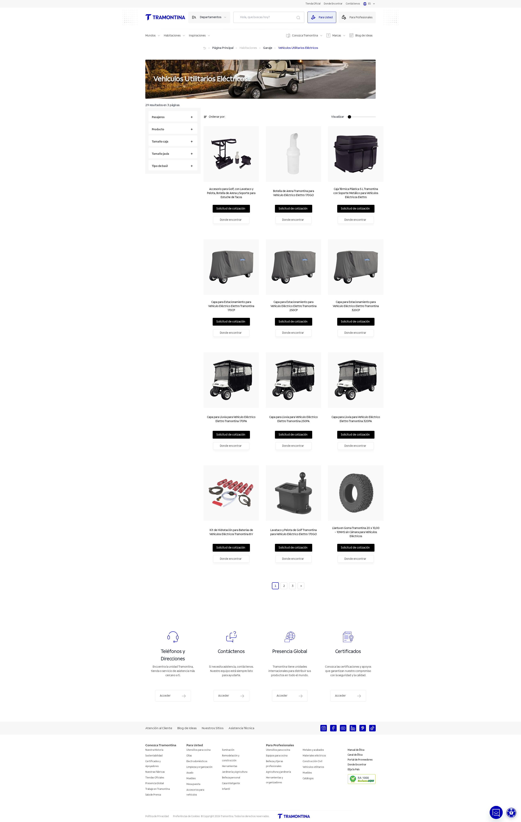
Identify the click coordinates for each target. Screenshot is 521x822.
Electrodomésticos (196, 761)
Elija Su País (354, 769)
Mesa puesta (193, 784)
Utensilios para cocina (198, 750)
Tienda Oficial (313, 3)
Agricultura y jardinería (278, 772)
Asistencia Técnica (241, 728)
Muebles (191, 778)
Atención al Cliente (158, 728)
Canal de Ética (355, 755)
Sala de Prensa (153, 794)
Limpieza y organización (199, 767)
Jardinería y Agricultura (234, 772)
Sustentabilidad (153, 755)
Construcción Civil (312, 761)
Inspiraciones (197, 35)
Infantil (226, 789)
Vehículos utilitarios (313, 767)
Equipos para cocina (276, 755)
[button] (511, 812)
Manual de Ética (356, 750)
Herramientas (229, 766)
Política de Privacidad (157, 816)
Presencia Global (154, 783)
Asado (189, 773)
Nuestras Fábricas (155, 772)
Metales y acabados (313, 750)
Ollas (189, 755)
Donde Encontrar (333, 3)
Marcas (336, 35)
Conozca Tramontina (305, 35)
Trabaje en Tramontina (157, 789)
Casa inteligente (231, 783)
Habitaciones (172, 35)
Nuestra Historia (154, 750)
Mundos (150, 35)
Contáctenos (353, 3)
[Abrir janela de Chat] (496, 812)
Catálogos (308, 778)
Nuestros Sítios (212, 728)
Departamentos (210, 17)
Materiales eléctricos (314, 755)
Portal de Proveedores (360, 759)
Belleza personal (231, 777)
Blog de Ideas (363, 35)
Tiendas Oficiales (154, 777)
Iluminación (228, 750)
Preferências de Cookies (186, 816)
